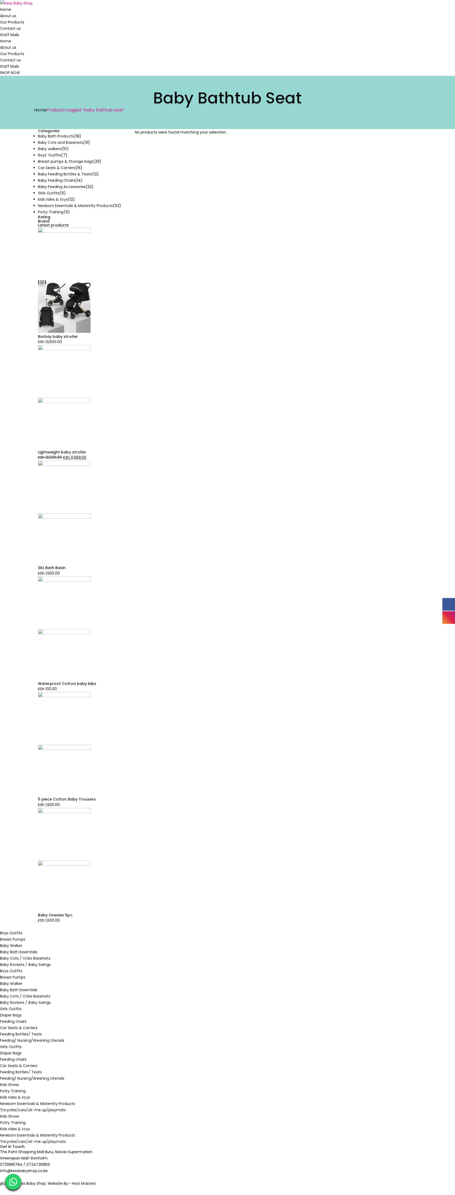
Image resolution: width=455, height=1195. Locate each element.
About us (8, 15)
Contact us (10, 28)
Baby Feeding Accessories (62, 186)
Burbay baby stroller (58, 336)
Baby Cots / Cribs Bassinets (25, 958)
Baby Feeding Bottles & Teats (65, 174)
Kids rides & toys (53, 199)
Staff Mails (9, 34)
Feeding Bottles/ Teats (21, 1034)
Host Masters (84, 1183)
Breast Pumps (12, 939)
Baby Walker (11, 945)
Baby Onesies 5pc (55, 915)
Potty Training (51, 212)
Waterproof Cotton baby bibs (67, 683)
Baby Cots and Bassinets (60, 142)
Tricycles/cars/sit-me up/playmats (33, 1110)
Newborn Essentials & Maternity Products (75, 205)
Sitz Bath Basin (52, 567)
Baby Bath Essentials (18, 952)
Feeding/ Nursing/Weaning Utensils (32, 1040)
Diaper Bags (11, 1015)
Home (5, 9)
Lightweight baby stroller (62, 452)
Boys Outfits (11, 933)
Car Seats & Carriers (56, 167)
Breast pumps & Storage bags (65, 161)
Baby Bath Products (56, 136)
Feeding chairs (13, 1021)
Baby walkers (49, 148)
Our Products (12, 22)
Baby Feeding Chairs (56, 180)
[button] (13, 1182)
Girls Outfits (49, 193)
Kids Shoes (9, 1084)
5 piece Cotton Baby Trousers (67, 799)
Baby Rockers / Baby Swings (25, 964)
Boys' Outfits (49, 155)
